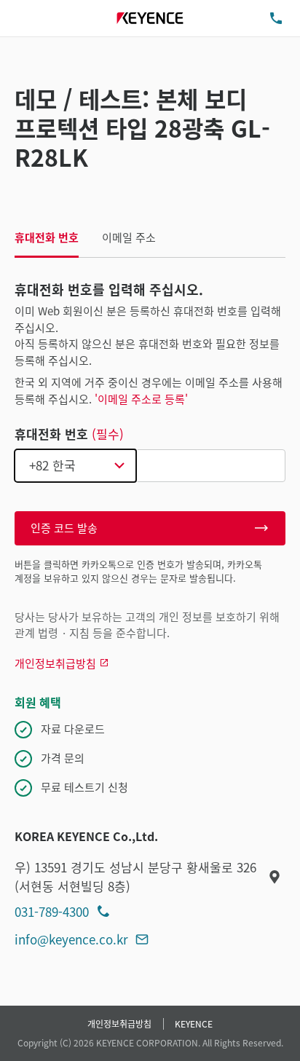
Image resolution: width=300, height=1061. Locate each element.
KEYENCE (194, 1023)
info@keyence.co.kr (71, 939)
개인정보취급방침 (119, 1023)
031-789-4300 (52, 911)
